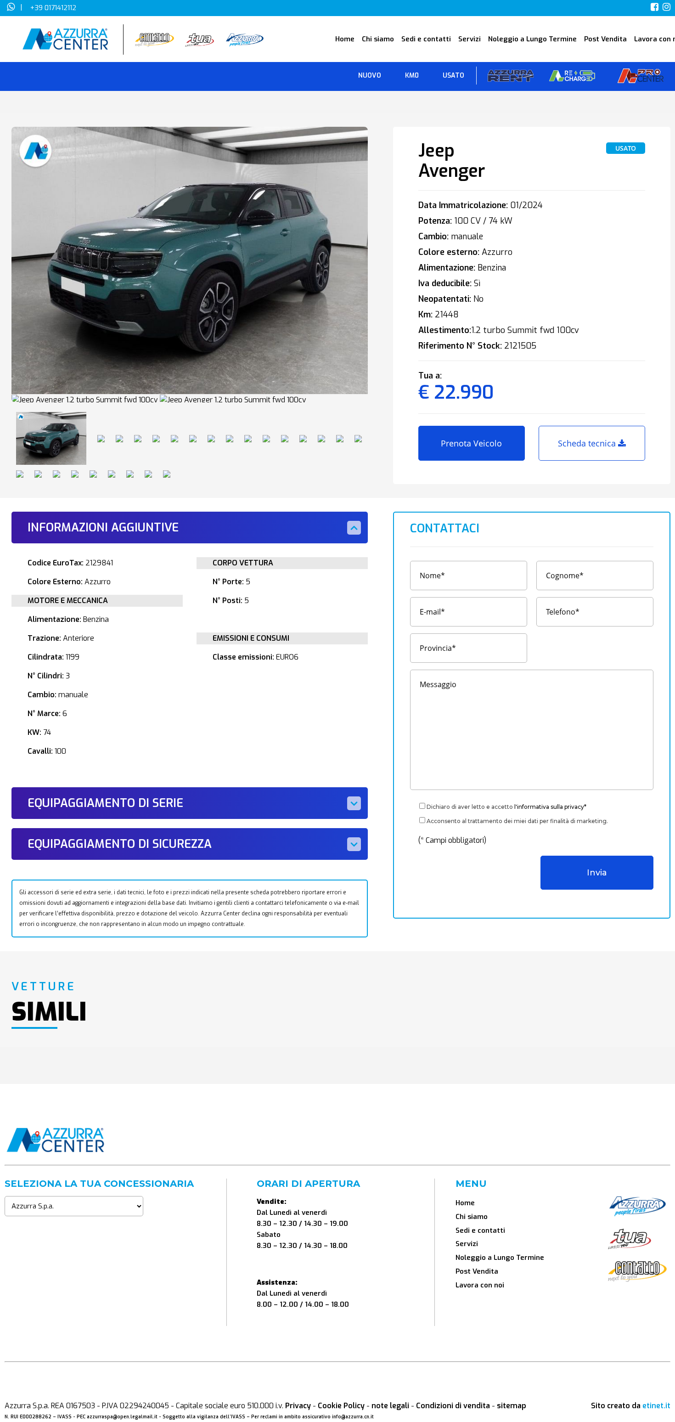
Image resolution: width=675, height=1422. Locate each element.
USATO (453, 75)
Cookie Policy (341, 1406)
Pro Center (641, 78)
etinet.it (656, 1406)
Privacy (298, 1406)
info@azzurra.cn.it (353, 1417)
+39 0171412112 (53, 7)
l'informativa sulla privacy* (550, 806)
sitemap (511, 1406)
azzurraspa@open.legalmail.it (122, 1417)
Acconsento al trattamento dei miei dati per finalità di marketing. (517, 821)
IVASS (64, 1417)
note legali (390, 1406)
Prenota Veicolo (471, 443)
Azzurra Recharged (572, 78)
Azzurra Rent (511, 78)
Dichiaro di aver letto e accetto (506, 806)
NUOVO (369, 75)
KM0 (412, 75)
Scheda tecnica (588, 443)
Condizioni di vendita (453, 1406)
